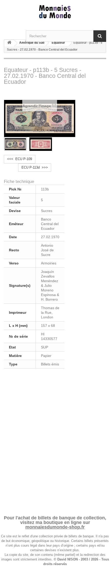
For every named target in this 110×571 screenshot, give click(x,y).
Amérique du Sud (31, 42)
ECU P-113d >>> (34, 167)
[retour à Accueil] (9, 43)
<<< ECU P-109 (19, 159)
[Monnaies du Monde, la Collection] (55, 12)
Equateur (58, 42)
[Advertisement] (55, 441)
